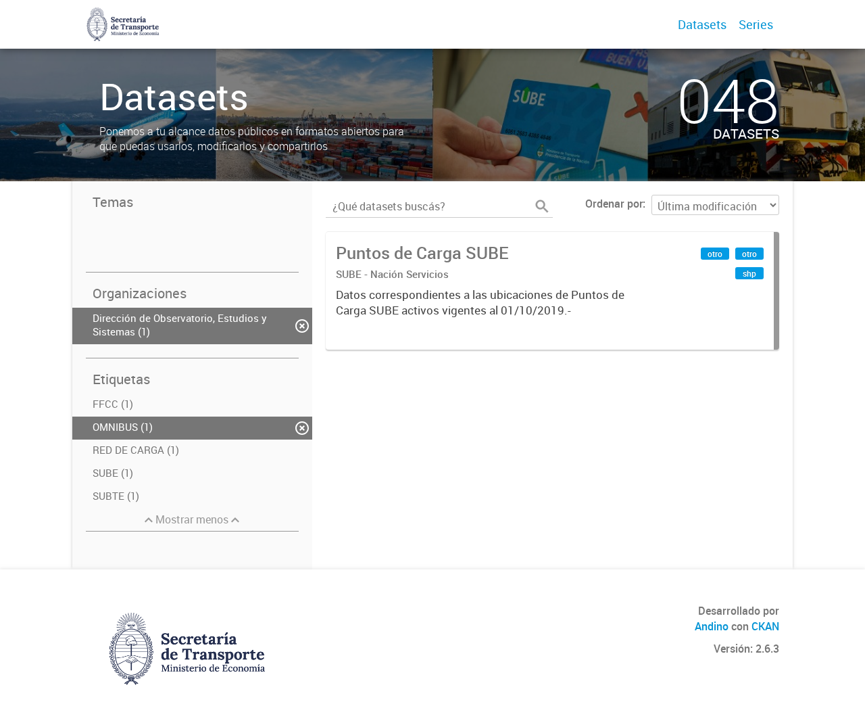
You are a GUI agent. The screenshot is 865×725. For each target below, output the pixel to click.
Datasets (702, 24)
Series (756, 24)
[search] (542, 206)
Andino (711, 626)
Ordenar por (614, 203)
